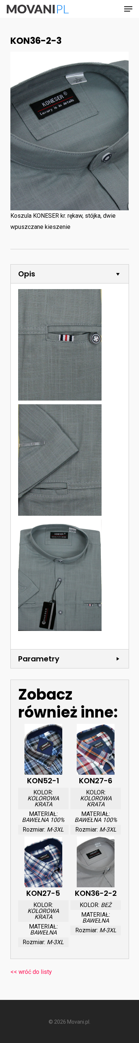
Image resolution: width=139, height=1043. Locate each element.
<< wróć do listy (31, 971)
